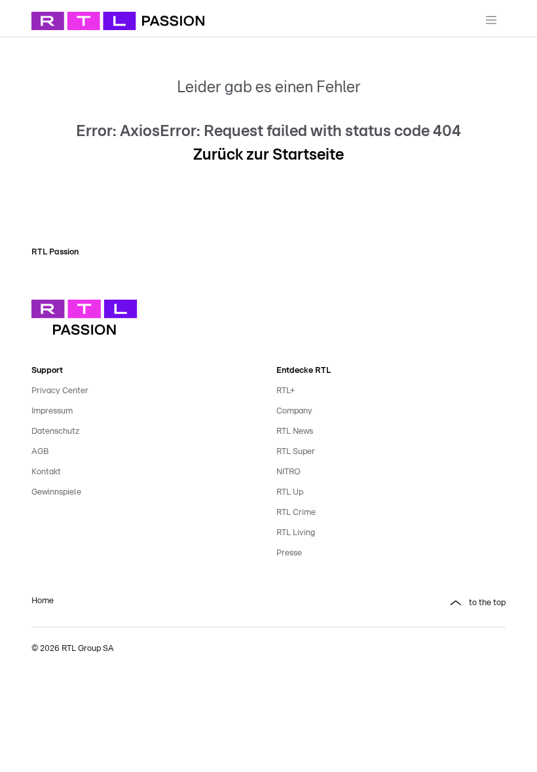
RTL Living (295, 533)
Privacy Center (59, 391)
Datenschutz (55, 431)
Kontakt (46, 472)
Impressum (52, 411)
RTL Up (289, 492)
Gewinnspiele (56, 492)
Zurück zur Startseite (268, 155)
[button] (390, 603)
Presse (289, 553)
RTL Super (295, 451)
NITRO (288, 472)
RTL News (294, 431)
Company (294, 411)
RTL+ (285, 391)
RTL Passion (55, 252)
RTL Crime (296, 512)
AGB (39, 451)
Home (42, 601)
